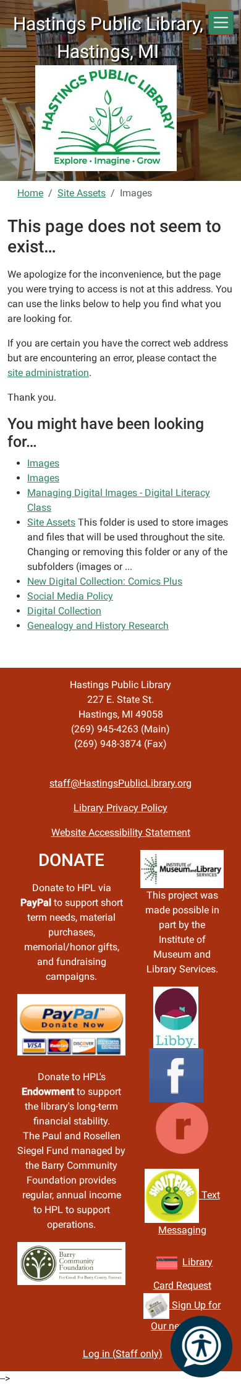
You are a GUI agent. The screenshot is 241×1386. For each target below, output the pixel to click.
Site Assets (81, 193)
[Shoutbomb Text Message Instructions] (172, 1195)
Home (30, 193)
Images (43, 463)
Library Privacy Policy (120, 808)
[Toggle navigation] (221, 22)
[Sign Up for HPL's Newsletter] (156, 1305)
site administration (48, 373)
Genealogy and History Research (98, 625)
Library (197, 1262)
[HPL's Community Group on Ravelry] (182, 1127)
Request (192, 1285)
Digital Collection (64, 611)
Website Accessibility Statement (120, 832)
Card (163, 1285)
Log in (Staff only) (123, 1354)
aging (194, 1230)
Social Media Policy (70, 596)
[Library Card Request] (166, 1262)
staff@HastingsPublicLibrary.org (120, 783)
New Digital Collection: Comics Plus (104, 581)
